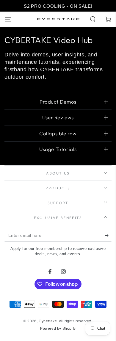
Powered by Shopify (58, 328)
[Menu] (7, 19)
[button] (93, 19)
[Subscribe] (108, 235)
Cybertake (48, 321)
